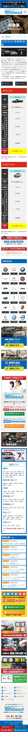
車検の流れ (19, 690)
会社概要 (6, 696)
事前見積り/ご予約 (20, 693)
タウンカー (6, 83)
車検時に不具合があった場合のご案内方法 (14, 543)
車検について (19, 687)
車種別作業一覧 (20, 696)
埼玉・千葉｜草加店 (8, 699)
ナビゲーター (21, 83)
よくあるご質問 (7, 693)
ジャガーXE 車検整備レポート (11, 557)
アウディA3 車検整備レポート (11, 563)
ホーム (5, 687)
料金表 (5, 690)
